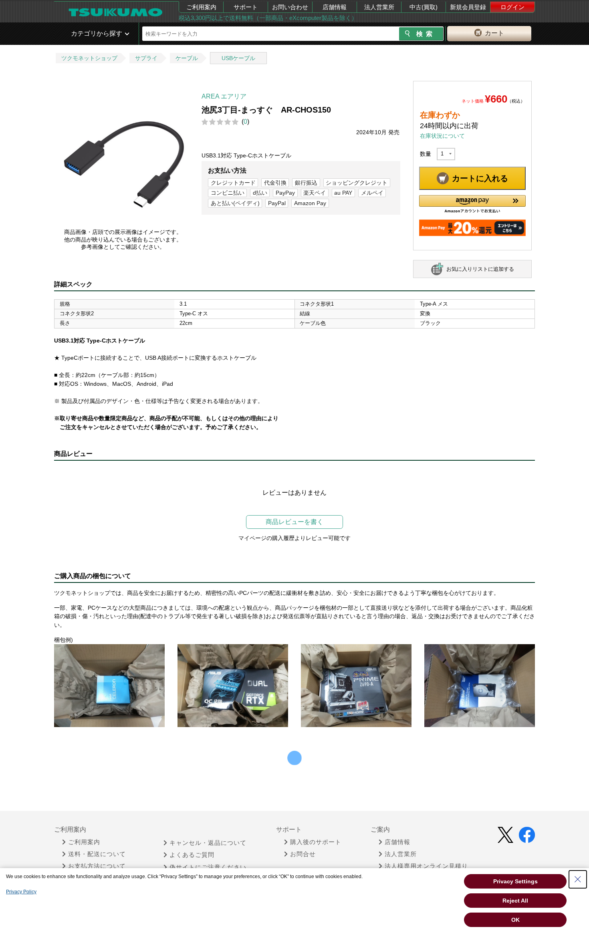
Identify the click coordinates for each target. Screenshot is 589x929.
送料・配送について (97, 854)
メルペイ (372, 192)
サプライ (146, 58)
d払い (260, 192)
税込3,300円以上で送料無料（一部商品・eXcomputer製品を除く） (268, 17)
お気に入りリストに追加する (480, 269)
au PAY (343, 192)
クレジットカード (233, 182)
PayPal (277, 203)
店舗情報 (335, 7)
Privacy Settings (515, 881)
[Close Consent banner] (578, 879)
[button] (472, 204)
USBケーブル (238, 58)
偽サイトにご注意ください (207, 867)
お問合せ (303, 854)
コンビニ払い (227, 192)
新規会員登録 (468, 7)
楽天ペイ (314, 192)
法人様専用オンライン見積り (426, 866)
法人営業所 (379, 7)
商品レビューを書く (294, 521)
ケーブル (186, 58)
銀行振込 (306, 182)
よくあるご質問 (191, 855)
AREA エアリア (224, 96)
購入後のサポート (315, 842)
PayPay (285, 192)
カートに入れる (480, 178)
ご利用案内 (201, 7)
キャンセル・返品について (207, 843)
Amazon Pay (310, 203)
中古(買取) (423, 7)
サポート (246, 7)
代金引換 (275, 182)
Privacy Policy (21, 892)
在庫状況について (442, 136)
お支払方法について (97, 866)
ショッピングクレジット (356, 182)
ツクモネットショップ (89, 58)
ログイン (512, 7)
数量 (425, 154)
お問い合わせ (290, 7)
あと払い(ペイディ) (235, 203)
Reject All (515, 900)
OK (515, 920)
